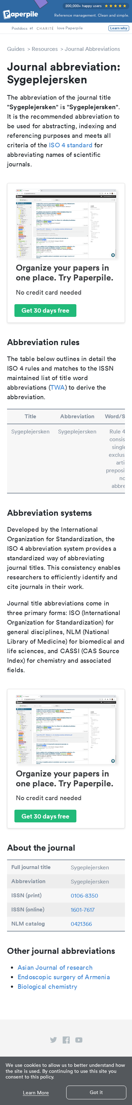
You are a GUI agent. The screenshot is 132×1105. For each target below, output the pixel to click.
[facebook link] (66, 1041)
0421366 (81, 923)
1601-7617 (83, 909)
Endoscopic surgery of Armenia (64, 977)
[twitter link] (53, 1041)
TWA (57, 387)
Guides (16, 48)
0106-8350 (84, 895)
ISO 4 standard (71, 145)
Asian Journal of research (55, 967)
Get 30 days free (45, 310)
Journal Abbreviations (92, 48)
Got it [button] (96, 1092)
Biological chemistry (47, 986)
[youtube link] (79, 1041)
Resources (45, 48)
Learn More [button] (36, 1093)
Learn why (118, 28)
